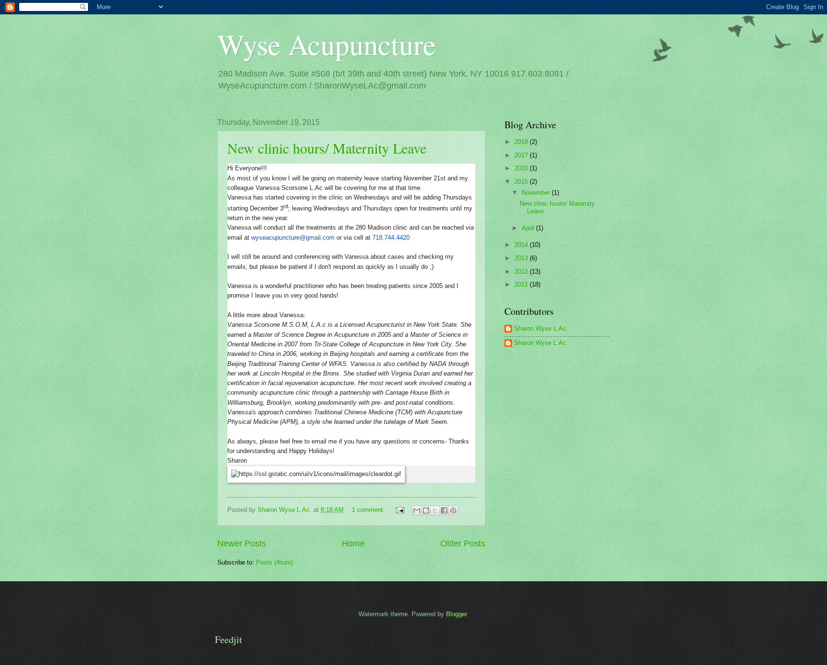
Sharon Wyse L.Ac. (541, 328)
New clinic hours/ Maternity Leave (326, 147)
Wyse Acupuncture (326, 44)
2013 (522, 258)
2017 (522, 155)
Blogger (456, 614)
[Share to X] (435, 510)
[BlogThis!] (426, 510)
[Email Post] (399, 509)
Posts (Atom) (274, 562)
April (529, 228)
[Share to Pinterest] (453, 510)
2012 (522, 271)
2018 (522, 141)
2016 (522, 168)
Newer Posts (241, 543)
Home (353, 543)
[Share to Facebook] (444, 510)
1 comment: (369, 509)
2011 (522, 284)
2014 (522, 244)
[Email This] (417, 510)
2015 (522, 181)
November (537, 192)
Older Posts (462, 543)
